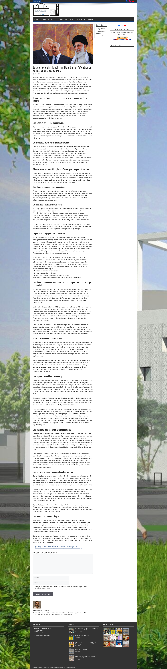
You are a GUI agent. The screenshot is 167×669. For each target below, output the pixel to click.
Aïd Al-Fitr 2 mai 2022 (81, 649)
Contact (90, 19)
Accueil (36, 19)
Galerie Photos (80, 19)
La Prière (98, 30)
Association (45, 19)
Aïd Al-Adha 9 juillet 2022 (82, 635)
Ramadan (98, 33)
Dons (71, 19)
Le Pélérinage (100, 35)
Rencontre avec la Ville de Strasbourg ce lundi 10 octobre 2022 (86, 629)
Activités (54, 19)
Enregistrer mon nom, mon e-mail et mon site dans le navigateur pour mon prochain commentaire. (61, 588)
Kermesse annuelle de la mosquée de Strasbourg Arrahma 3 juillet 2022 (85, 643)
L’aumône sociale (101, 31)
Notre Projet (63, 19)
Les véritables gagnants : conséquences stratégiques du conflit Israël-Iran (56, 546)
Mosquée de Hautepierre (49, 667)
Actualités (37, 1)
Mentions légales (70, 667)
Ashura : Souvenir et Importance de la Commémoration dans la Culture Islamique (58, 548)
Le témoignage (100, 28)
